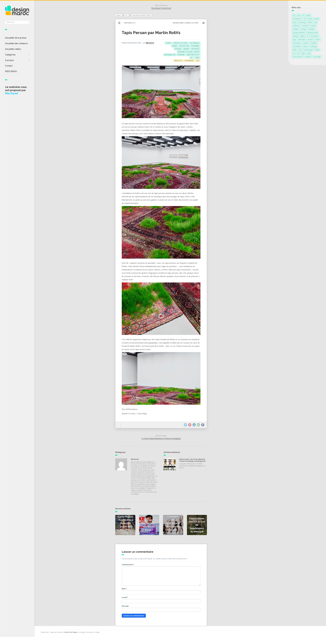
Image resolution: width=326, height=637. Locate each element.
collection (296, 25)
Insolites (178, 60)
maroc (317, 39)
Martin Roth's (193, 55)
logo (294, 39)
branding (301, 22)
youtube (308, 57)
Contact (8, 65)
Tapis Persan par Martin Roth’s (151, 32)
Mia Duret (150, 43)
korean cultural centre (188, 52)
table (294, 50)
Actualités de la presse (15, 37)
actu (298, 15)
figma (303, 36)
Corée (168, 43)
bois (294, 22)
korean (178, 49)
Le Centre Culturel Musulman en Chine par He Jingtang (161, 438)
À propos (9, 60)
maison (310, 39)
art (305, 19)
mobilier (314, 43)
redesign (313, 46)
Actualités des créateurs (16, 43)
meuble (305, 43)
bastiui (316, 19)
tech (300, 50)
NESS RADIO (11, 71)
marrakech (297, 43)
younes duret (297, 57)
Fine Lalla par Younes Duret (161, 8)
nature (305, 46)
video (303, 53)
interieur (195, 49)
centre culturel (180, 43)
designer (311, 29)
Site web (125, 606)
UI (293, 53)
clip (315, 22)
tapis (197, 58)
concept (305, 25)
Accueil (119, 15)
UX (298, 53)
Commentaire (128, 565)
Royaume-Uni (169, 55)
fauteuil (295, 36)
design (303, 29)
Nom (124, 589)
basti (310, 19)
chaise (309, 22)
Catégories (10, 54)
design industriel (299, 33)
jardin (186, 49)
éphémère (195, 46)
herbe (174, 46)
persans (181, 55)
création (296, 29)
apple (308, 15)
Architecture (297, 19)
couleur (313, 25)
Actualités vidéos (13, 49)
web (309, 53)
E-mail (125, 597)
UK (191, 58)
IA (307, 36)
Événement (189, 60)
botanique (194, 43)
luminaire (301, 39)
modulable (297, 46)
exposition (184, 46)
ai (303, 15)
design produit (312, 33)
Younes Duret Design (70, 632)
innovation (314, 36)
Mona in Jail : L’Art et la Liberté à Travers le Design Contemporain (192, 460)
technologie (308, 50)
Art (126, 15)
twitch (317, 50)
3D (294, 15)
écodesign (317, 57)
